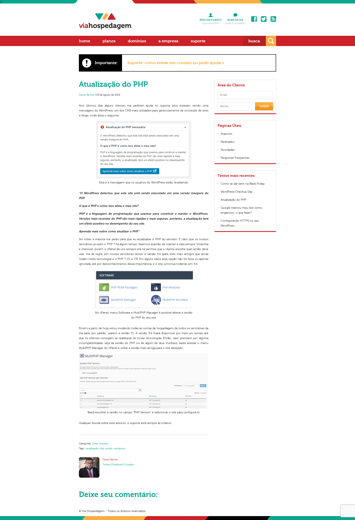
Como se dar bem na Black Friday (243, 183)
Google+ (129, 464)
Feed (273, 19)
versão (108, 448)
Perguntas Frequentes (235, 158)
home (84, 41)
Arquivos (226, 134)
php (102, 448)
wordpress (119, 448)
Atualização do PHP (233, 200)
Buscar (271, 41)
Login (264, 106)
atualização (92, 448)
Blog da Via (235, 20)
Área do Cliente (210, 20)
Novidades (228, 150)
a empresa (168, 41)
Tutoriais (103, 443)
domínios (137, 41)
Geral (95, 443)
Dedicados (227, 142)
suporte (198, 41)
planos (109, 41)
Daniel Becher (87, 94)
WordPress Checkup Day (237, 191)
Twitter (263, 19)
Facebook (254, 19)
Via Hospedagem (105, 21)
